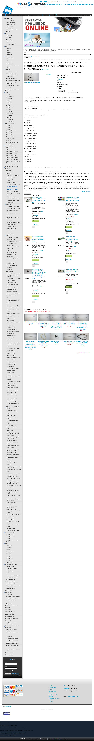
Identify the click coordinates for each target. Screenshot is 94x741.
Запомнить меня (8, 670)
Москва (65, 685)
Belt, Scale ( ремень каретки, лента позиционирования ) (64, 49)
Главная (30, 49)
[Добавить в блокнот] (33, 227)
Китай (41, 286)
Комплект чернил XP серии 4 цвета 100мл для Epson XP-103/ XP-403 (72, 199)
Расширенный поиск (35, 56)
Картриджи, (83, 4)
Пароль (6, 666)
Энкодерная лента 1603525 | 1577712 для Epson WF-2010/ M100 (69, 323)
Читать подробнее (86, 191)
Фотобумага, (66, 4)
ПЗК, (50, 4)
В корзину (35, 220)
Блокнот (37, 739)
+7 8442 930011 (23, 738)
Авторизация (66, 738)
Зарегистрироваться (16, 675)
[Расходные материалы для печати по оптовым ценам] (31, 3)
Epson (41, 250)
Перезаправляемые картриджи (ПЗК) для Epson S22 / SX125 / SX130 (39, 199)
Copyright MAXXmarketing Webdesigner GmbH (83, 352)
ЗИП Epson (50, 49)
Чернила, (56, 4)
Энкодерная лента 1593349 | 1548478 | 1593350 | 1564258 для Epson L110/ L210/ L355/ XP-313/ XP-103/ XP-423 (56, 324)
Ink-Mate (75, 214)
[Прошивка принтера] (5, 681)
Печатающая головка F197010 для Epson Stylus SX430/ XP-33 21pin (38, 238)
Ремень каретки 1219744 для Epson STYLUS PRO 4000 (82, 343)
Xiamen (42, 211)
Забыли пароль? (15, 673)
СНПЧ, (46, 4)
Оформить (54, 738)
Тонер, (75, 4)
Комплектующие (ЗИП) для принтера (40, 49)
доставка (61, 79)
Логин (6, 662)
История (31, 739)
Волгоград (66, 688)
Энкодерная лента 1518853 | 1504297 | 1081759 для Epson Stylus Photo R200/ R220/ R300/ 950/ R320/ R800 (31, 344)
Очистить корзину (59, 738)
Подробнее (35, 224)
